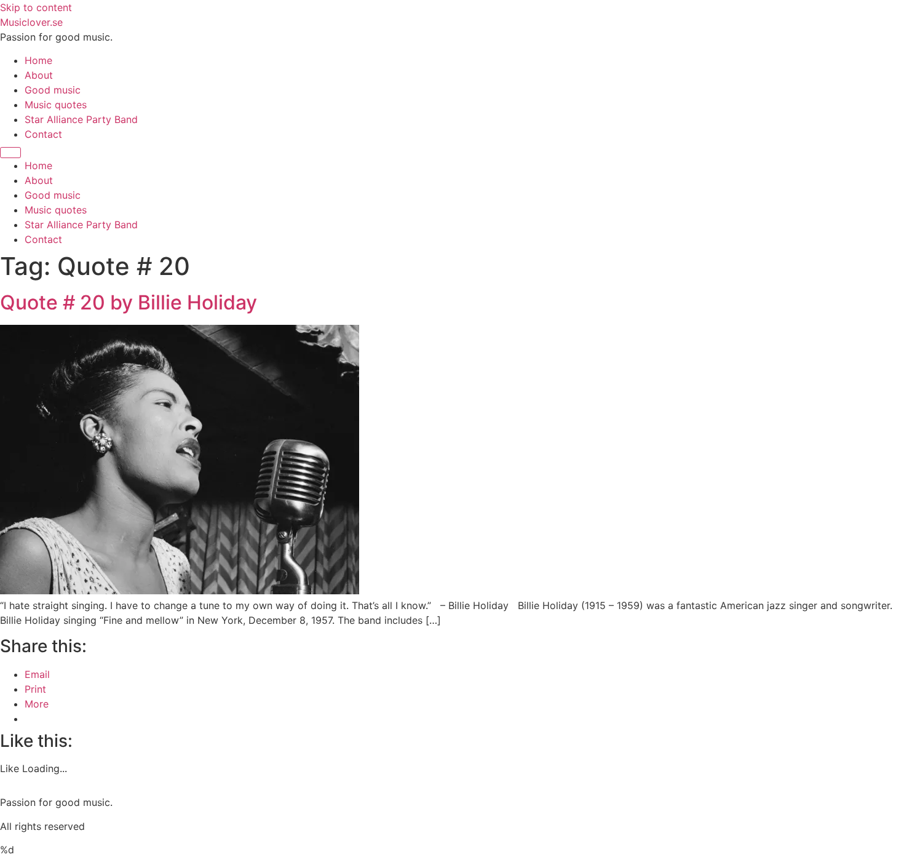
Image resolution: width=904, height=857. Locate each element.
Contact (43, 134)
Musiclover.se (31, 22)
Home (38, 60)
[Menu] (10, 152)
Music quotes (56, 104)
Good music (53, 90)
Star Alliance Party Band (81, 119)
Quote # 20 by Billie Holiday (128, 302)
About (39, 75)
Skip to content (36, 7)
